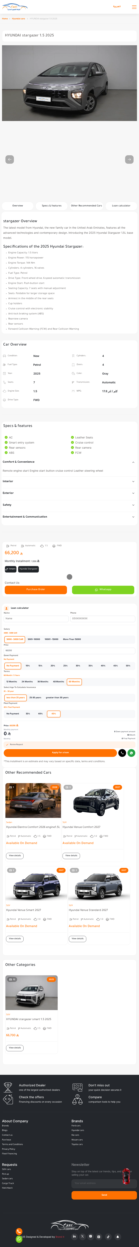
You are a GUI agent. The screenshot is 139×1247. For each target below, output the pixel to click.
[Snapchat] (117, 1236)
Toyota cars (77, 1144)
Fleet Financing (9, 1154)
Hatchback (7, 1188)
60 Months (74, 682)
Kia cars (75, 1135)
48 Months (58, 682)
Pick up (5, 1174)
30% (78, 666)
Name (7, 613)
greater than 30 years (57, 698)
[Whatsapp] (131, 753)
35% (90, 666)
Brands (5, 1126)
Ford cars (76, 1126)
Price (6, 645)
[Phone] (19, 1231)
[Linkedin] (74, 1236)
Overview (17, 206)
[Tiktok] (108, 1236)
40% (103, 666)
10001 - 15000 (51, 639)
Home (5, 18)
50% (128, 666)
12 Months (11, 682)
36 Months (42, 682)
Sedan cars (7, 1179)
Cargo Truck (8, 1183)
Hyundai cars (19, 18)
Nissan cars (77, 1140)
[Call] (122, 753)
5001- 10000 (34, 639)
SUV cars (6, 1169)
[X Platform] (82, 1236)
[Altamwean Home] (14, 6)
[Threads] (98, 1236)
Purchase (6, 1140)
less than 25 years (15, 698)
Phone (73, 613)
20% (53, 666)
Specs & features (52, 206)
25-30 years (35, 698)
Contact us (7, 1135)
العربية (117, 7)
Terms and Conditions (12, 1144)
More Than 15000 (72, 639)
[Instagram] (90, 1236)
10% (28, 666)
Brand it (60, 1236)
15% (40, 666)
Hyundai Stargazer (28, 569)
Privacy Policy (8, 1149)
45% (115, 666)
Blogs (4, 1130)
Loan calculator (121, 206)
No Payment (12, 666)
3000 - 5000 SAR (14, 639)
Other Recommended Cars (86, 206)
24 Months (27, 682)
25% (65, 666)
